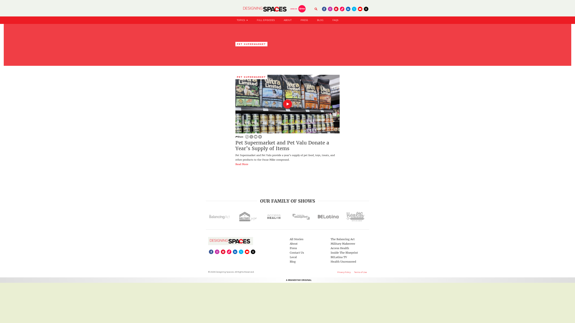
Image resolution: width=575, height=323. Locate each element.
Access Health (340, 248)
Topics (241, 20)
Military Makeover (343, 243)
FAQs (335, 20)
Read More (241, 164)
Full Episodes (266, 20)
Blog (320, 20)
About (288, 20)
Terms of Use (360, 272)
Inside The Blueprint (344, 252)
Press (304, 20)
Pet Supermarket (251, 77)
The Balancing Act (343, 239)
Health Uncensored (343, 261)
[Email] (256, 137)
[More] (260, 137)
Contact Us (297, 252)
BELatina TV (339, 257)
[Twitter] (251, 137)
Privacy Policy (344, 272)
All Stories (296, 239)
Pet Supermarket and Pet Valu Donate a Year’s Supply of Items (282, 145)
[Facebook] (247, 137)
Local (293, 257)
